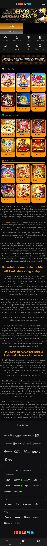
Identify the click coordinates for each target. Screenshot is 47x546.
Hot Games (17, 41)
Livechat (38, 544)
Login (11, 31)
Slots (28, 41)
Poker (29, 49)
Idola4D (8, 222)
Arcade (17, 49)
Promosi (23, 544)
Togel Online (39, 49)
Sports (5, 49)
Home (5, 41)
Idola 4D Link (41, 206)
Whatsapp (7, 544)
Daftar (11, 26)
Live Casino (40, 41)
